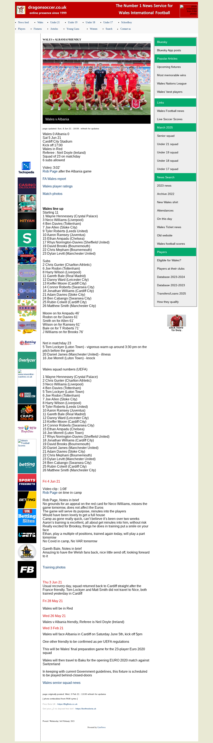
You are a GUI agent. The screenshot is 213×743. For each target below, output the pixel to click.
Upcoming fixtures (169, 66)
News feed (23, 22)
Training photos (54, 567)
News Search (166, 177)
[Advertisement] (27, 96)
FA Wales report (54, 179)
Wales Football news (170, 110)
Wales (40, 22)
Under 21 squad (167, 144)
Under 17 (108, 22)
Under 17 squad (167, 169)
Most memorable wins (171, 75)
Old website (164, 235)
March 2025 (165, 127)
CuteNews (101, 727)
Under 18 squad (167, 160)
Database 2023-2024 (171, 277)
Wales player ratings (58, 186)
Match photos (52, 194)
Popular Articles (167, 58)
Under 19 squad (167, 152)
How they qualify (168, 301)
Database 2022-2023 (171, 285)
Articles (54, 28)
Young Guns (73, 28)
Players (21, 28)
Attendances (165, 210)
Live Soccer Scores (169, 119)
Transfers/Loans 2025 (171, 293)
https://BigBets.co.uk (67, 704)
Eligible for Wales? (169, 260)
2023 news (164, 185)
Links (160, 102)
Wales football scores (171, 243)
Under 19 (72, 22)
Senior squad (166, 135)
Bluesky (162, 42)
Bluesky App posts (169, 50)
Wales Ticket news (169, 227)
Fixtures (38, 28)
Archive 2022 (165, 194)
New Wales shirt (167, 202)
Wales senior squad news (61, 682)
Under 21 (55, 22)
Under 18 (90, 22)
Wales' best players (169, 91)
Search (109, 28)
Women (93, 28)
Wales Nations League (172, 83)
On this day (164, 218)
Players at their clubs (171, 268)
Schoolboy (126, 22)
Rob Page (50, 171)
